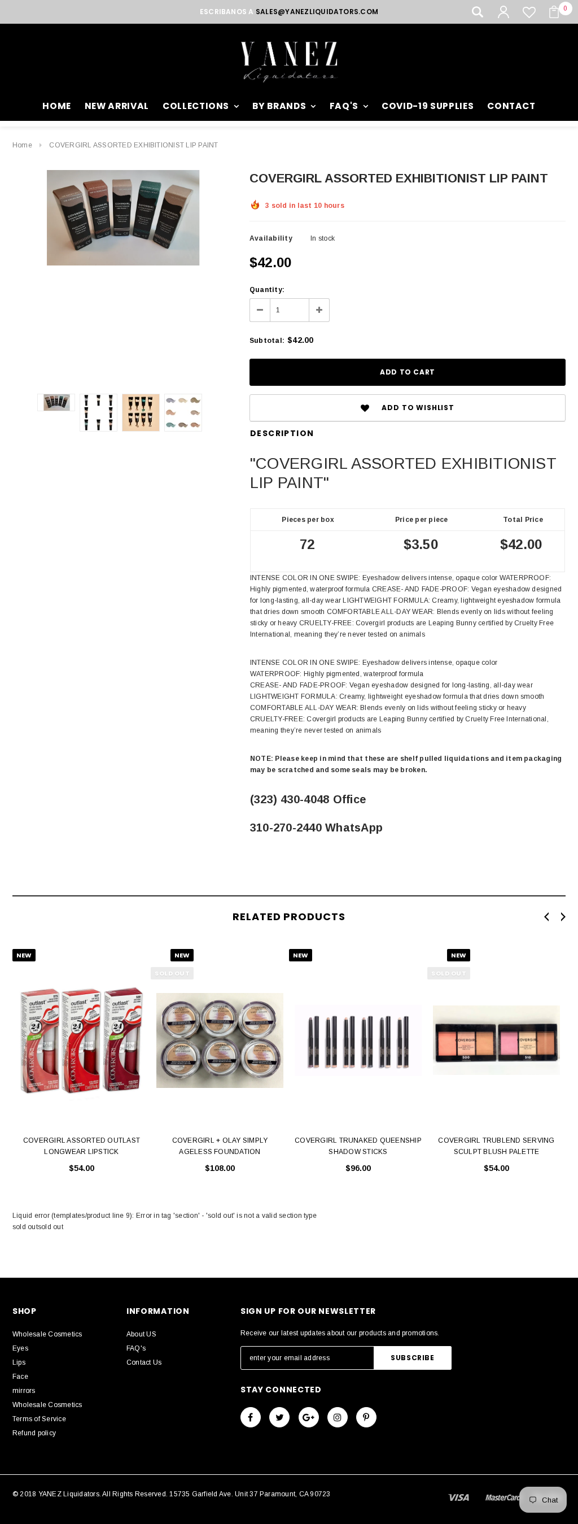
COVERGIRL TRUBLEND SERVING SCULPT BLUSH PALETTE (496, 1146)
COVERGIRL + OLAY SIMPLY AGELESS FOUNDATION (220, 1146)
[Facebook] (250, 1417)
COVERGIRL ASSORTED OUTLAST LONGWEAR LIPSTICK (81, 1146)
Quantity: (266, 290)
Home (22, 145)
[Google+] (309, 1417)
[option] (119, 217)
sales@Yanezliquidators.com (317, 11)
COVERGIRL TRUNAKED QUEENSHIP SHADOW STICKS (358, 1146)
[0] (554, 12)
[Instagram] (337, 1417)
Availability (270, 238)
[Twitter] (279, 1417)
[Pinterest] (366, 1417)
